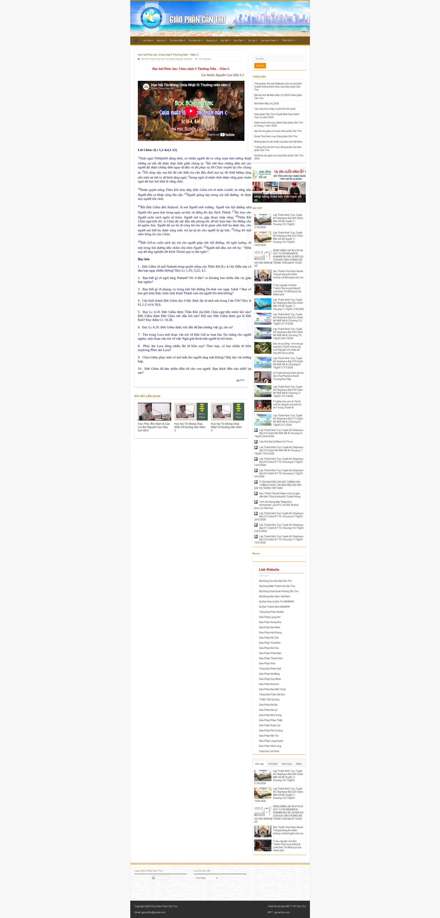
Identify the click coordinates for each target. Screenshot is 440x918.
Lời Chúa (147, 40)
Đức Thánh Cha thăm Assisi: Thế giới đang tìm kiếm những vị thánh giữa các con (288, 274)
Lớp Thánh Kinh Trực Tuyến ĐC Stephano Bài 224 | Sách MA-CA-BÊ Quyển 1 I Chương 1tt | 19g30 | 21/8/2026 (278, 221)
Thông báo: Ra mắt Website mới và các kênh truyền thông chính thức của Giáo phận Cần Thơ (278, 86)
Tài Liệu (251, 40)
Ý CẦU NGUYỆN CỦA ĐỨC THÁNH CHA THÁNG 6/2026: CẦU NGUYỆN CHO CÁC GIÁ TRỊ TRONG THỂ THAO (278, 484)
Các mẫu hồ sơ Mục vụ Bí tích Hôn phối (274, 108)
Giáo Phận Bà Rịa (268, 704)
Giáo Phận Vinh (267, 663)
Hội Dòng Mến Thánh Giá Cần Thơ (277, 586)
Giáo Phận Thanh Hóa (270, 658)
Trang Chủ (136, 40)
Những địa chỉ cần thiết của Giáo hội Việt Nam (278, 141)
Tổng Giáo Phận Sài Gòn (272, 694)
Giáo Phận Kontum (269, 684)
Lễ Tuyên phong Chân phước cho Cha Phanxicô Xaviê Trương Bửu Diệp (288, 375)
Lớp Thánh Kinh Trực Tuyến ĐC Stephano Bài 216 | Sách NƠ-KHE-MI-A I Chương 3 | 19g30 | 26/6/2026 (278, 433)
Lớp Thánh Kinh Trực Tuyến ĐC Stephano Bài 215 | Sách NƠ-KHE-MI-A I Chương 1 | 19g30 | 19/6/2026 (278, 450)
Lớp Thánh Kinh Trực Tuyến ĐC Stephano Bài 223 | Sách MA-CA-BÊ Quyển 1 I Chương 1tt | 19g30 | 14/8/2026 (278, 238)
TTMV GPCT (287, 40)
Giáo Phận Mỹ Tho (269, 735)
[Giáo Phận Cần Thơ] (220, 18)
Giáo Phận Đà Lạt (268, 710)
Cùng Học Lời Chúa (269, 751)
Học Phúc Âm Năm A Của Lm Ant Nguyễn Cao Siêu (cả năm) (153, 427)
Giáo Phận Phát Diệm (270, 653)
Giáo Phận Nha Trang (270, 715)
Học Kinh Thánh (268, 40)
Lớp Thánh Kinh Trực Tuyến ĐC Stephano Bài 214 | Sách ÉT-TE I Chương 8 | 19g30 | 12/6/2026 (278, 461)
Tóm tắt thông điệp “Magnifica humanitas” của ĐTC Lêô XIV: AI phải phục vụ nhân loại (276, 504)
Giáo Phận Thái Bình (270, 642)
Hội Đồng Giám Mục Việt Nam (274, 596)
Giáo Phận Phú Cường (271, 730)
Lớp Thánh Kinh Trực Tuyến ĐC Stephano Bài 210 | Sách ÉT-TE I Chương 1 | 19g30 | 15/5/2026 (278, 539)
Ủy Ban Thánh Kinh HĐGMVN (274, 606)
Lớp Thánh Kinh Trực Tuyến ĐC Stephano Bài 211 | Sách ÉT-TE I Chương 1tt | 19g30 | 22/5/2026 (279, 527)
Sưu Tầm (238, 40)
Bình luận (287, 764)
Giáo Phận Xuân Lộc (269, 725)
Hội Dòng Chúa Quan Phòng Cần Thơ (278, 591)
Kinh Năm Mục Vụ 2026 (266, 103)
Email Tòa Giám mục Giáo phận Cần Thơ (275, 136)
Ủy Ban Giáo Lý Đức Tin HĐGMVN (276, 601)
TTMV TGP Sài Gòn (269, 699)
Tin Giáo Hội (195, 40)
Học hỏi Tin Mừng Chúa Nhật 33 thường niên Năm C (226, 427)
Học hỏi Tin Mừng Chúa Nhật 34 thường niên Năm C (189, 427)
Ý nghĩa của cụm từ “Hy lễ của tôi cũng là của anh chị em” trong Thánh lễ (287, 404)
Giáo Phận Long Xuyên (271, 740)
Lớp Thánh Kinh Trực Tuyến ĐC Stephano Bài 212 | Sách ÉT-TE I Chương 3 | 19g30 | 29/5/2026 (278, 516)
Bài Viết (224, 40)
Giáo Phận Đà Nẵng (269, 673)
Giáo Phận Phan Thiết (270, 720)
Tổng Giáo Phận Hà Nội (271, 612)
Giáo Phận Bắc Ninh (269, 627)
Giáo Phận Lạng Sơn (270, 617)
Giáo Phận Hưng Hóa (270, 622)
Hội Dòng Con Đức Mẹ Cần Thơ (275, 581)
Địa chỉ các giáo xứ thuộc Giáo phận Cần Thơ (278, 131)
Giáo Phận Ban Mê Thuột (272, 689)
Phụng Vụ (210, 40)
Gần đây (259, 764)
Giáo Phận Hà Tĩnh (269, 637)
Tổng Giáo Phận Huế (270, 668)
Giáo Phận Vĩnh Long (270, 746)
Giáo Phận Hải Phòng (270, 632)
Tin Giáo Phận (176, 40)
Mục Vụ (160, 40)
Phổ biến (273, 764)
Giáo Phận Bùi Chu (269, 648)
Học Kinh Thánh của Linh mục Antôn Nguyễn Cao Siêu (166, 59)
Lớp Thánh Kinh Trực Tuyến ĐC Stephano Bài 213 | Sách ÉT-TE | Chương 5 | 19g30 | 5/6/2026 (278, 473)
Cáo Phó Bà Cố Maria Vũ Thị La (276, 441)
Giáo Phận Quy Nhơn (270, 679)
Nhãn (299, 764)
